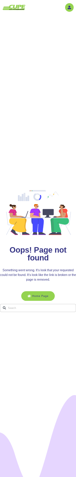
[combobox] (38, 308)
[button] (69, 7)
